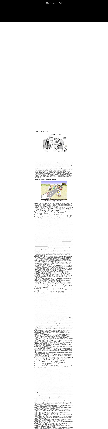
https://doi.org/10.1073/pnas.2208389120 (41, 213)
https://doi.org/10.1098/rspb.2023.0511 (52, 210)
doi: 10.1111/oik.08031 (65, 272)
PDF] (67, 366)
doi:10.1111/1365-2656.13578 (47, 264)
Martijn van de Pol (54, 3)
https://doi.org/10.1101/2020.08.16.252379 (41, 287)
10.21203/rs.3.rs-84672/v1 (59, 279)
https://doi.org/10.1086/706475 (40, 296)
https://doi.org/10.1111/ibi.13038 (40, 252)
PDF (44, 299)
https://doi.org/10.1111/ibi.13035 (40, 255)
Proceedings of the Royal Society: (44, 176)
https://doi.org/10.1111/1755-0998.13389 (58, 270)
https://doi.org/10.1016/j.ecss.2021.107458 (60, 267)
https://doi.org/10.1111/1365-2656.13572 (54, 261)
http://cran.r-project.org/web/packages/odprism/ (42, 401)
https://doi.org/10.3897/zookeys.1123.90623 (63, 259)
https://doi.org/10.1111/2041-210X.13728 (41, 246)
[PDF (37, 290)
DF (55, 321)
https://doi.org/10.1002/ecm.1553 (58, 223)
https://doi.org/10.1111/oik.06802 (40, 293)
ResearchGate (50, 179)
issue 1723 (67, 335)
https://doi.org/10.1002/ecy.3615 (42, 249)
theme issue (69, 176)
